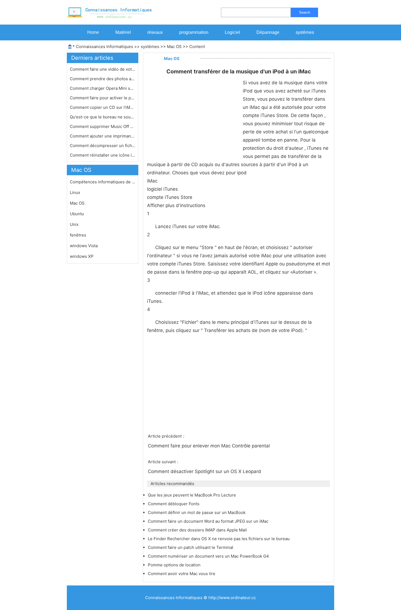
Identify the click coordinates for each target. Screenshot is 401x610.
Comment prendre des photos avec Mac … (102, 78)
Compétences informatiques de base (102, 181)
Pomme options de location (175, 564)
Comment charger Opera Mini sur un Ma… (102, 88)
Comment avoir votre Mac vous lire (182, 573)
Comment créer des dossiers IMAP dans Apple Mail (198, 530)
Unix (74, 224)
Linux (75, 192)
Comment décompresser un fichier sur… (102, 145)
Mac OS (174, 46)
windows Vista (84, 245)
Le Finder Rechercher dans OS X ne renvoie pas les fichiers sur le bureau (219, 538)
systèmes (305, 32)
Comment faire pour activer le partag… (102, 97)
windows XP (82, 256)
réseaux (155, 32)
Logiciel (232, 32)
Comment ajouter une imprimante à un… (102, 136)
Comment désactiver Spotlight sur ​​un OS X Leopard (205, 471)
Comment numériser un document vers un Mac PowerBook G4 (209, 556)
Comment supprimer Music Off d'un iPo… (102, 126)
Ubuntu (77, 213)
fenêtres (78, 235)
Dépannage (267, 32)
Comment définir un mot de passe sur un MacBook (197, 512)
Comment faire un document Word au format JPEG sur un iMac (209, 521)
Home (93, 32)
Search (304, 12)
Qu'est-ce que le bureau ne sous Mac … (102, 116)
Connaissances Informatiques (104, 46)
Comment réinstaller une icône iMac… (102, 155)
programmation (193, 32)
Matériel (123, 32)
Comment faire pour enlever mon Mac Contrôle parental (209, 445)
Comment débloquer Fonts (174, 503)
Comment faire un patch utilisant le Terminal (191, 547)
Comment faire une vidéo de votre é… (102, 69)
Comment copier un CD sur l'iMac (102, 107)
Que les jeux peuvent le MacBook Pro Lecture (192, 495)
